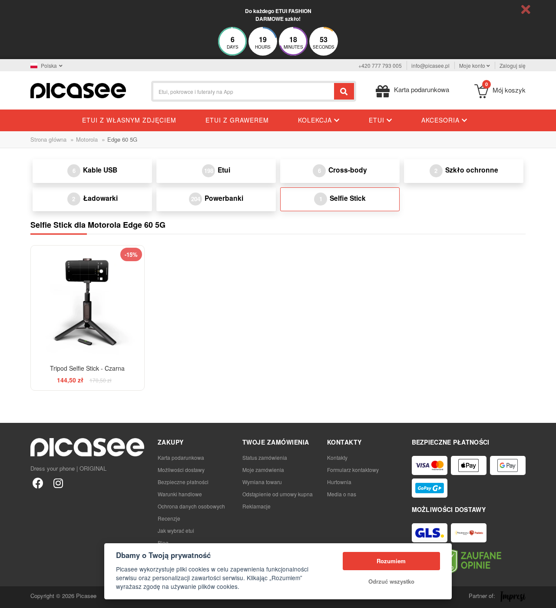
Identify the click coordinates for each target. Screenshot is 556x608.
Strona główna (48, 139)
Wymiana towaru (262, 481)
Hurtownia (339, 481)
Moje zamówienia (263, 469)
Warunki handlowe (180, 494)
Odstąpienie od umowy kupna (277, 494)
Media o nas (341, 494)
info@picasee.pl (430, 65)
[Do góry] (11, 597)
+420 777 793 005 (380, 65)
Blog (163, 542)
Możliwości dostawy (181, 469)
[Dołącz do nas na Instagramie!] (58, 482)
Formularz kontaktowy (353, 469)
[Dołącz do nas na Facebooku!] (38, 482)
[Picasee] (78, 89)
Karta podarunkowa (181, 457)
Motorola (87, 139)
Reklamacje (256, 506)
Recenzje (169, 518)
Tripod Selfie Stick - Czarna (87, 368)
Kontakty (337, 457)
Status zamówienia (264, 457)
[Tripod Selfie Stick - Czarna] (87, 302)
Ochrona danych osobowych (191, 506)
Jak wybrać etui (176, 530)
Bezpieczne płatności (183, 481)
